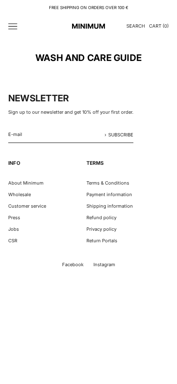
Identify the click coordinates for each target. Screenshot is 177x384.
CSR (12, 241)
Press (14, 217)
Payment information (109, 194)
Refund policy (101, 217)
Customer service (27, 206)
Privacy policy (101, 229)
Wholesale (19, 194)
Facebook (73, 264)
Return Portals (101, 241)
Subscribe (120, 135)
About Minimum (26, 183)
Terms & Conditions (107, 183)
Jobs (13, 229)
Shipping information (109, 206)
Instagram (104, 264)
